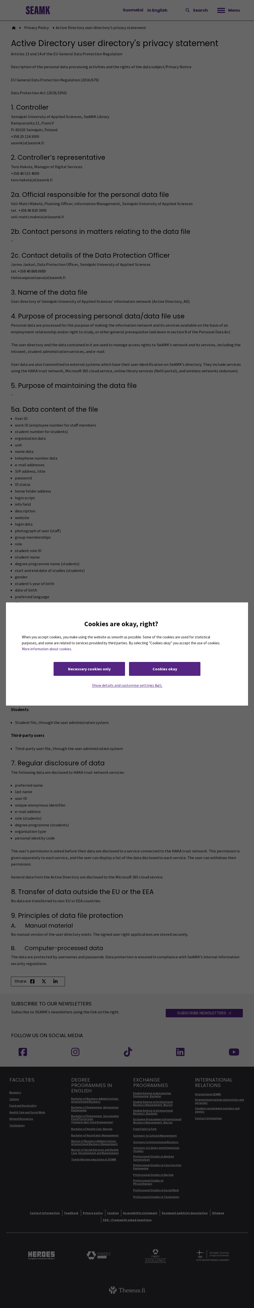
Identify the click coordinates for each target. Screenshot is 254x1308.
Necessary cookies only (89, 668)
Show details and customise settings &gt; (127, 685)
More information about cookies (46, 649)
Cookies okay (165, 668)
